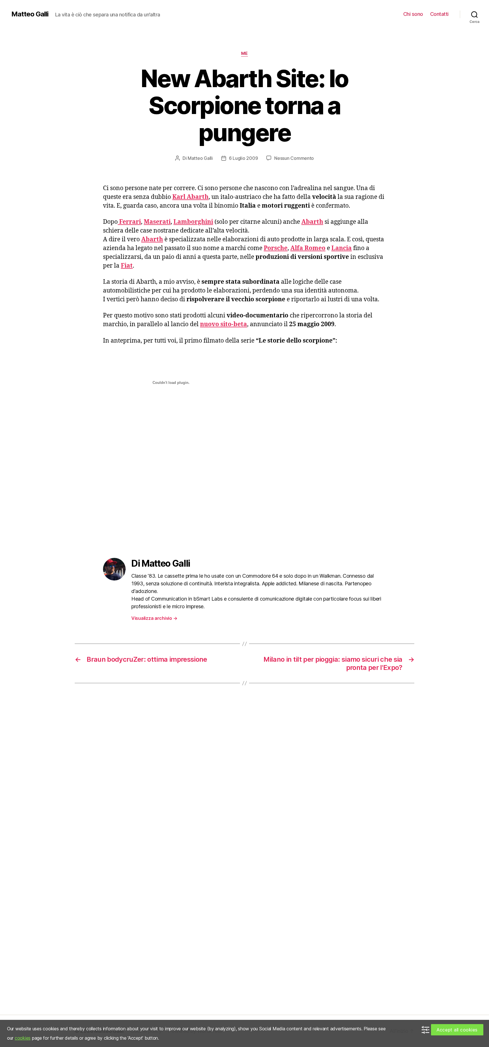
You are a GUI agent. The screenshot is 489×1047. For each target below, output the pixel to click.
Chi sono (413, 14)
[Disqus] (244, 776)
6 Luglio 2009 (243, 158)
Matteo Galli (29, 14)
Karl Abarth (190, 197)
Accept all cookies (457, 1030)
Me (244, 53)
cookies (23, 1038)
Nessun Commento (294, 158)
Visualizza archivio (154, 618)
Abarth (152, 239)
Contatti (439, 14)
